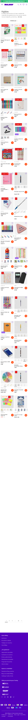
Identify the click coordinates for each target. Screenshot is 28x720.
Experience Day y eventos (8, 671)
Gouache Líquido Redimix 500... (4, 266)
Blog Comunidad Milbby (7, 673)
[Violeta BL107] (11, 112)
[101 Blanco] (2, 385)
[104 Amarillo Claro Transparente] (11, 385)
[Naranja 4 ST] (11, 236)
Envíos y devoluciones (7, 657)
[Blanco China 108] (18, 410)
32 (18, 620)
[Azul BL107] (5, 112)
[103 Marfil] (5, 385)
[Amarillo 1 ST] (2, 236)
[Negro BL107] (2, 112)
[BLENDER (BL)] (15, 360)
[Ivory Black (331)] (8, 460)
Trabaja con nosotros (7, 642)
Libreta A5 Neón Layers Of (4, 415)
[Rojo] (21, 211)
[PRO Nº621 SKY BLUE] (21, 310)
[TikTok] (13, 697)
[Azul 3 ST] (8, 236)
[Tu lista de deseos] (23, 4)
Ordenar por (13, 20)
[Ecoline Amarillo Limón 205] (21, 335)
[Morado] (2, 137)
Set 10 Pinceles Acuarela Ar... (17, 164)
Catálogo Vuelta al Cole (7, 676)
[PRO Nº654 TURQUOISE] (18, 310)
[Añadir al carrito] (12, 40)
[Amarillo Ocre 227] (24, 410)
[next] (26, 1)
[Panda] (21, 261)
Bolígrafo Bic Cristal (18, 216)
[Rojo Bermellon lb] (2, 261)
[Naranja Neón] (21, 38)
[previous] (2, 1)
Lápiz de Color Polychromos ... (4, 390)
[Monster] (18, 261)
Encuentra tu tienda (6, 640)
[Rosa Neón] (18, 38)
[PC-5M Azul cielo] (24, 187)
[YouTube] (10, 697)
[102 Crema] (8, 385)
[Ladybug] (15, 261)
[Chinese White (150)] (2, 460)
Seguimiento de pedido (7, 652)
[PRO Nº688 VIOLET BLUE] (15, 310)
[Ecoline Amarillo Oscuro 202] (18, 335)
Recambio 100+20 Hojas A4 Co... (4, 214)
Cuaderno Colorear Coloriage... (18, 90)
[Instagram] (4, 697)
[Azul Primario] (8, 261)
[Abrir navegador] (2, 4)
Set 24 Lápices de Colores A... (4, 90)
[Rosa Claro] (8, 137)
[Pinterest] (7, 697)
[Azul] (5, 137)
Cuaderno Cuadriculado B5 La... (18, 44)
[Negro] (18, 211)
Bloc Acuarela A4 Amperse (17, 115)
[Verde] (24, 211)
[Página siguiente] (21, 620)
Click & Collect (5, 664)
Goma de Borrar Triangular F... (17, 238)
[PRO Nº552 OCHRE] (24, 310)
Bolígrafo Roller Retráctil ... (4, 118)
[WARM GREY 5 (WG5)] (21, 360)
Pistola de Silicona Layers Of (4, 143)
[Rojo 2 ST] (5, 236)
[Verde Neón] (24, 38)
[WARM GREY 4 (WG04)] (24, 385)
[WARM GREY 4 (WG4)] (24, 360)
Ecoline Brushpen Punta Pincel (17, 341)
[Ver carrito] (26, 4)
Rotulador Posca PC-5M (19, 191)
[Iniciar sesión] (20, 4)
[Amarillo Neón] (15, 38)
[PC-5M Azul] (18, 187)
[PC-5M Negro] (15, 187)
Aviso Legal (17, 714)
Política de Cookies (4, 715)
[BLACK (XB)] (18, 360)
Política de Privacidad (10, 715)
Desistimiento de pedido (7, 659)
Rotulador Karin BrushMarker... (17, 316)
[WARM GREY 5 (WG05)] (21, 385)
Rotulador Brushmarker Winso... (18, 365)
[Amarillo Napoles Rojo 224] (21, 410)
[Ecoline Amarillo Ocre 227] (24, 335)
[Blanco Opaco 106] (15, 410)
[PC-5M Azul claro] (21, 187)
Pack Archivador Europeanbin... (4, 65)
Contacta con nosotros (7, 654)
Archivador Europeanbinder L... (5, 189)
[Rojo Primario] (5, 261)
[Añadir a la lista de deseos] (12, 25)
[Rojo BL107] (8, 112)
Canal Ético (23, 714)
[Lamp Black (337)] (5, 460)
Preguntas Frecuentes (7, 661)
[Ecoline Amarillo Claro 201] (15, 335)
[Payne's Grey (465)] (11, 460)
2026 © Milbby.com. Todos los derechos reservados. (14, 713)
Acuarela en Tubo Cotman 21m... (4, 466)
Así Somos (4, 638)
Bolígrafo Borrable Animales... (18, 266)
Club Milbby (4, 645)
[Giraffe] (24, 261)
